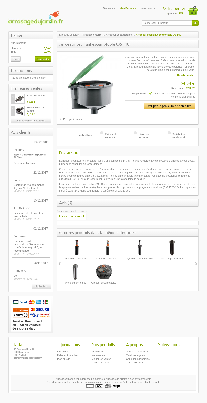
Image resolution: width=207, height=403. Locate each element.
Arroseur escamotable (119, 34)
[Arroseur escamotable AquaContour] (104, 272)
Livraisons (63, 351)
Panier (17, 35)
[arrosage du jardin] (35, 18)
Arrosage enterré (92, 34)
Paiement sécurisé (67, 355)
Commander (43, 59)
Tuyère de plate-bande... (171, 258)
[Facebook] (161, 351)
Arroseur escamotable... (104, 282)
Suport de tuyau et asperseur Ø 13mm (30, 156)
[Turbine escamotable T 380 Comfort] (77, 248)
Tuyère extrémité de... (75, 282)
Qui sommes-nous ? (137, 351)
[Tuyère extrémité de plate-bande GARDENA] (75, 272)
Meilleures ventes (26, 88)
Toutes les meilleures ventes (31, 120)
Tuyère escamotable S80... (139, 258)
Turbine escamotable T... (76, 258)
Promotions (21, 70)
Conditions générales (138, 359)
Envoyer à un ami (72, 119)
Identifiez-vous (128, 8)
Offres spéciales (100, 362)
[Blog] (168, 351)
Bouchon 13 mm (36, 95)
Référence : (178, 88)
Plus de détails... (186, 75)
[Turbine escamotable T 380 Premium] (108, 248)
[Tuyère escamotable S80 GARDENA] (140, 248)
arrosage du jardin (69, 34)
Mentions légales (135, 355)
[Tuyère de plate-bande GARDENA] (172, 248)
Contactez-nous (134, 362)
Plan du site (63, 359)
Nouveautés (98, 355)
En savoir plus (68, 153)
